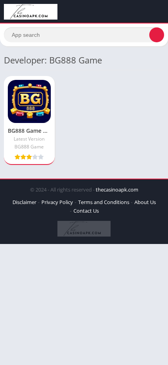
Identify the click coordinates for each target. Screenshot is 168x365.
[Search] (156, 34)
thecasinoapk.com (117, 189)
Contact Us (86, 210)
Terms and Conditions (103, 202)
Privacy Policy (57, 202)
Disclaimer (24, 202)
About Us (145, 202)
